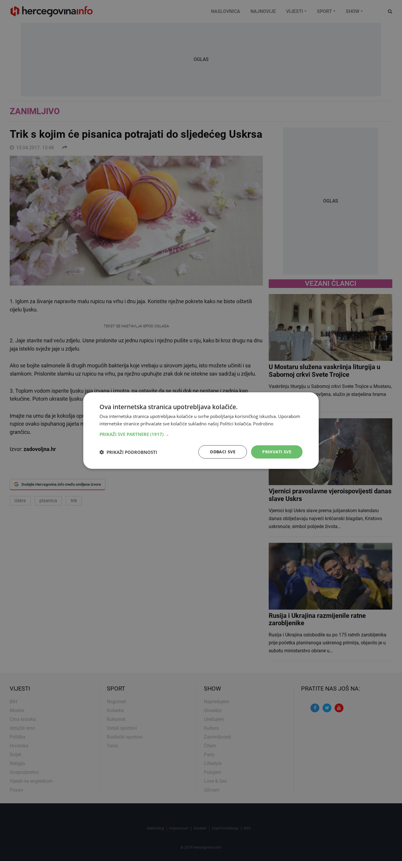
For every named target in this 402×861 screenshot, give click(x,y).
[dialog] (201, 430)
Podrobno (263, 423)
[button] (201, 434)
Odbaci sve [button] (222, 451)
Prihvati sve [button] (276, 451)
